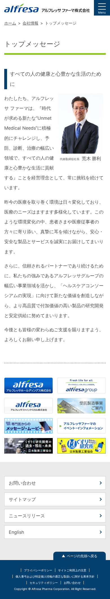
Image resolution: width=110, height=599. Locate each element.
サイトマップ (22, 499)
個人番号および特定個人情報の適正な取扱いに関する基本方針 (55, 576)
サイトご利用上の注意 (72, 570)
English (16, 532)
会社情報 (30, 23)
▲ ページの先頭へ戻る (79, 556)
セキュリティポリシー (44, 582)
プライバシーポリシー (38, 570)
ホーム (10, 23)
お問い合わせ (22, 483)
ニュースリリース (27, 516)
